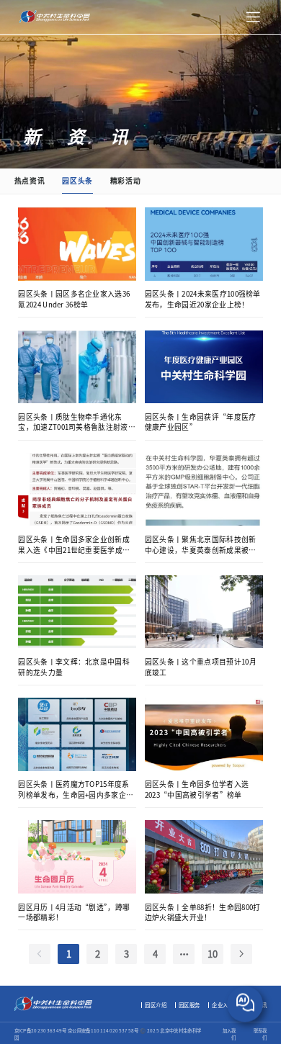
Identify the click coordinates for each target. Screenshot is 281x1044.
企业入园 (222, 1005)
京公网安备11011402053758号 (104, 1030)
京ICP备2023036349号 (41, 1030)
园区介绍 (155, 1005)
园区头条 (77, 181)
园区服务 (189, 1005)
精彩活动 (125, 181)
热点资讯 (29, 181)
